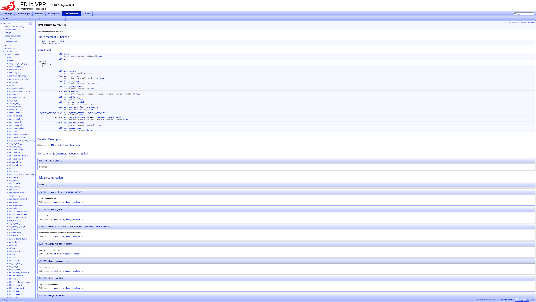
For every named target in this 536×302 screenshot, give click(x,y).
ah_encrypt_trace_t (16, 165)
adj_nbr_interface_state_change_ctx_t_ (24, 140)
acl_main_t (13, 94)
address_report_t (15, 107)
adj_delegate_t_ (15, 122)
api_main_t (13, 177)
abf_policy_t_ (14, 73)
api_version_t (14, 180)
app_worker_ (14, 202)
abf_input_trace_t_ (16, 67)
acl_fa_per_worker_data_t (19, 79)
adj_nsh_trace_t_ (15, 144)
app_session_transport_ (18, 199)
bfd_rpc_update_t (16, 276)
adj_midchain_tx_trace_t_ (19, 137)
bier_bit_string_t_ (15, 297)
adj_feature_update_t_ (18, 128)
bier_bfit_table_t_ (15, 291)
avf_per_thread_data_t (18, 239)
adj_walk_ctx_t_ (15, 147)
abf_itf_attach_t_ (15, 70)
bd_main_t (13, 257)
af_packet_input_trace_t (18, 156)
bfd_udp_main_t (15, 285)
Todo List (8, 39)
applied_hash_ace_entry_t (19, 211)
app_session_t (14, 196)
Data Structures (10, 51)
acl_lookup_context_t (17, 88)
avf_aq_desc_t (14, 224)
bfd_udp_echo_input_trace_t (20, 282)
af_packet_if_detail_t (17, 150)
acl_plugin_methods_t (17, 97)
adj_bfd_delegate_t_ (17, 116)
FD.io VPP (6, 24)
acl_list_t (12, 85)
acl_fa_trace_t (14, 82)
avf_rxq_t (12, 248)
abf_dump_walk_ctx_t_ (18, 64)
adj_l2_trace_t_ (15, 131)
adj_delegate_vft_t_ (16, 125)
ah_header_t (14, 168)
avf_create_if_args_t (17, 227)
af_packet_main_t (16, 159)
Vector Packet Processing (14, 27)
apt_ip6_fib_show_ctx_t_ (18, 217)
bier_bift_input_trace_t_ (18, 294)
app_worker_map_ (16, 205)
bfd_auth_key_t (15, 260)
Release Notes (10, 30)
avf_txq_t (12, 254)
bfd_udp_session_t (16, 288)
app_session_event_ (17, 193)
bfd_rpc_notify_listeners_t (19, 273)
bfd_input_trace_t (15, 264)
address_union (15, 113)
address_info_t (15, 104)
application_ (14, 208)
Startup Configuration (13, 36)
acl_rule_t (13, 101)
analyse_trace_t (15, 171)
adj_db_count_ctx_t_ (17, 119)
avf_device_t (14, 230)
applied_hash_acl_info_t (18, 214)
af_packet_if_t (14, 153)
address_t (13, 110)
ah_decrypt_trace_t (16, 162)
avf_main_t (13, 236)
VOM (11, 61)
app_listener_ (14, 187)
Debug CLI (9, 33)
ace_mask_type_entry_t (18, 76)
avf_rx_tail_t (13, 245)
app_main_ (13, 190)
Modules (8, 45)
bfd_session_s (14, 279)
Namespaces (10, 48)
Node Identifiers (11, 42)
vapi (10, 57)
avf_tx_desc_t (14, 251)
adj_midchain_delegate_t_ (19, 134)
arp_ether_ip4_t (15, 220)
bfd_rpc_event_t (15, 270)
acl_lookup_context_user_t (19, 91)
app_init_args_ (15, 183)
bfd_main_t (13, 267)
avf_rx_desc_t (14, 242)
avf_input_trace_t (15, 233)
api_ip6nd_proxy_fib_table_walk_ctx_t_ (24, 174)
